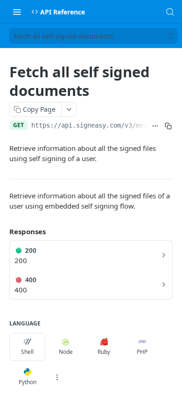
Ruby (104, 352)
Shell (27, 352)
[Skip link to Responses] (3, 231)
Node (66, 352)
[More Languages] (57, 377)
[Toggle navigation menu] (16, 11)
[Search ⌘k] (169, 11)
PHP (142, 352)
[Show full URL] (155, 126)
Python (27, 382)
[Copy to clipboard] (168, 126)
